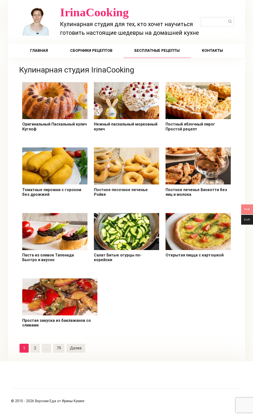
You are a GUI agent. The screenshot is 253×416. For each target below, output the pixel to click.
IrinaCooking (94, 12)
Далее (76, 348)
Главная (39, 50)
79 (59, 348)
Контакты (212, 50)
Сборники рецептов (91, 50)
